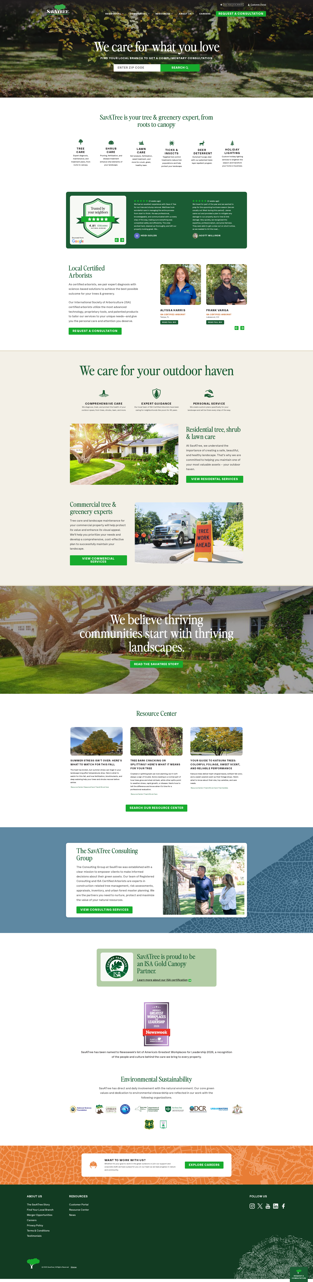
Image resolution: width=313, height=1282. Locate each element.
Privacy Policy (35, 1225)
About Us (185, 14)
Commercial (138, 14)
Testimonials (34, 1236)
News (72, 1215)
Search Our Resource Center (156, 808)
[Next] (122, 240)
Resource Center (79, 1210)
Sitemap (74, 1267)
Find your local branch (233, 4)
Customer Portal (258, 5)
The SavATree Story (38, 1204)
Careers (205, 14)
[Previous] (117, 240)
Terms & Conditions (38, 1231)
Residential (113, 14)
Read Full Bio (169, 322)
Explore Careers (204, 1165)
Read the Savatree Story (156, 664)
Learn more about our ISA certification (162, 980)
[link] (172, 155)
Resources (163, 14)
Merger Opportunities (39, 1215)
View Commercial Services (98, 560)
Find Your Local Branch (40, 1210)
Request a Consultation (240, 13)
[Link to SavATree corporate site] (58, 10)
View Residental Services (214, 479)
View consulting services (104, 909)
